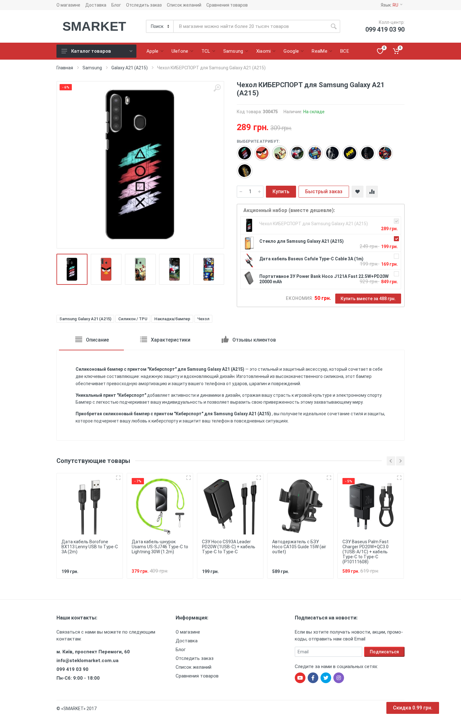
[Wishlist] (357, 192)
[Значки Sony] (241, 150)
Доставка (95, 5)
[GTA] (276, 150)
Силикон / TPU (132, 318)
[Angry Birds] (259, 150)
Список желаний (184, 5)
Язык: (389, 5)
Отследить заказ (144, 5)
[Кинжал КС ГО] (364, 150)
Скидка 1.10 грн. (412, 708)
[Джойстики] (311, 150)
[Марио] (382, 150)
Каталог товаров (91, 51)
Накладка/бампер (172, 318)
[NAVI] (347, 150)
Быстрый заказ (323, 191)
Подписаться (384, 651)
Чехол (203, 318)
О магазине (68, 5)
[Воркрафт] (241, 167)
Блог (116, 5)
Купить (281, 191)
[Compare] (372, 192)
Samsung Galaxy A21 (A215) (85, 318)
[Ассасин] (329, 150)
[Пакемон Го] (294, 150)
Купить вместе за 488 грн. (368, 298)
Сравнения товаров (227, 5)
